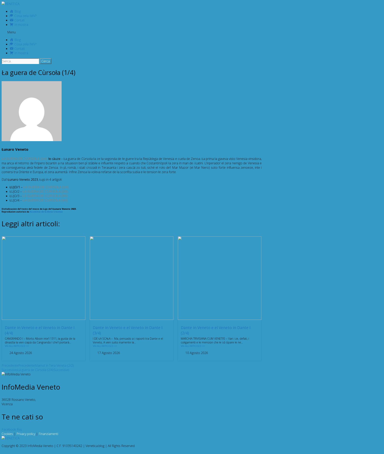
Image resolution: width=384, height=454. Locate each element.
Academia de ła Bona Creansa (46, 211)
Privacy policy (25, 434)
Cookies (7, 434)
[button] (192, 32)
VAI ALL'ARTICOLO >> (17, 346)
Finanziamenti (48, 434)
